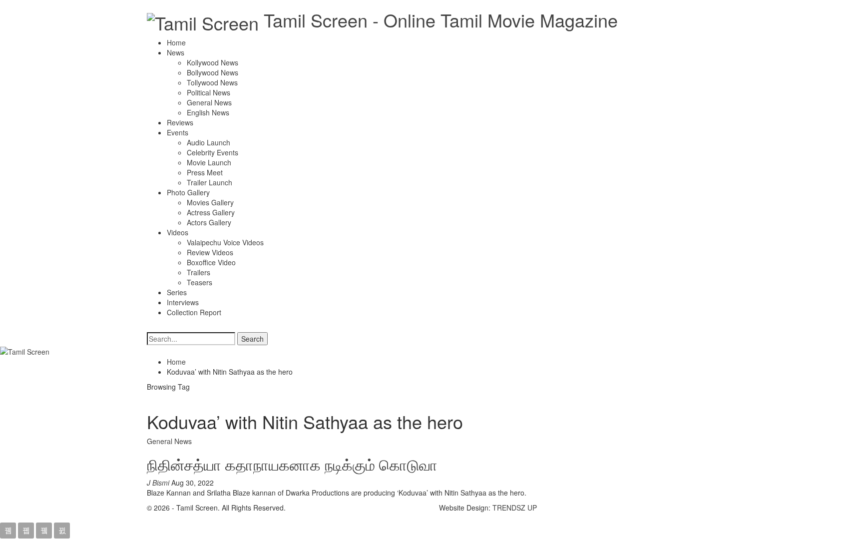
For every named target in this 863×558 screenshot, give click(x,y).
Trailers (198, 272)
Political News (208, 92)
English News (208, 112)
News (175, 52)
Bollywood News (212, 72)
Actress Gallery (211, 212)
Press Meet (205, 172)
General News (209, 102)
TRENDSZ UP (514, 508)
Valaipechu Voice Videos (225, 242)
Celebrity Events (212, 152)
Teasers (199, 282)
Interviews (183, 302)
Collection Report (194, 312)
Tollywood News (212, 82)
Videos (177, 232)
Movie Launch (209, 162)
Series (177, 292)
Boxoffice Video (211, 262)
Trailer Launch (209, 182)
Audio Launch (208, 142)
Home (176, 42)
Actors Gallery (209, 222)
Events (177, 132)
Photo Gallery (188, 192)
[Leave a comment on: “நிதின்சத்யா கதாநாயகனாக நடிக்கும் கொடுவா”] (218, 483)
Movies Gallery (210, 202)
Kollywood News (212, 62)
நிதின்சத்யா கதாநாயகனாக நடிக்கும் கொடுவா (292, 464)
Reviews (180, 122)
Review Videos (210, 252)
